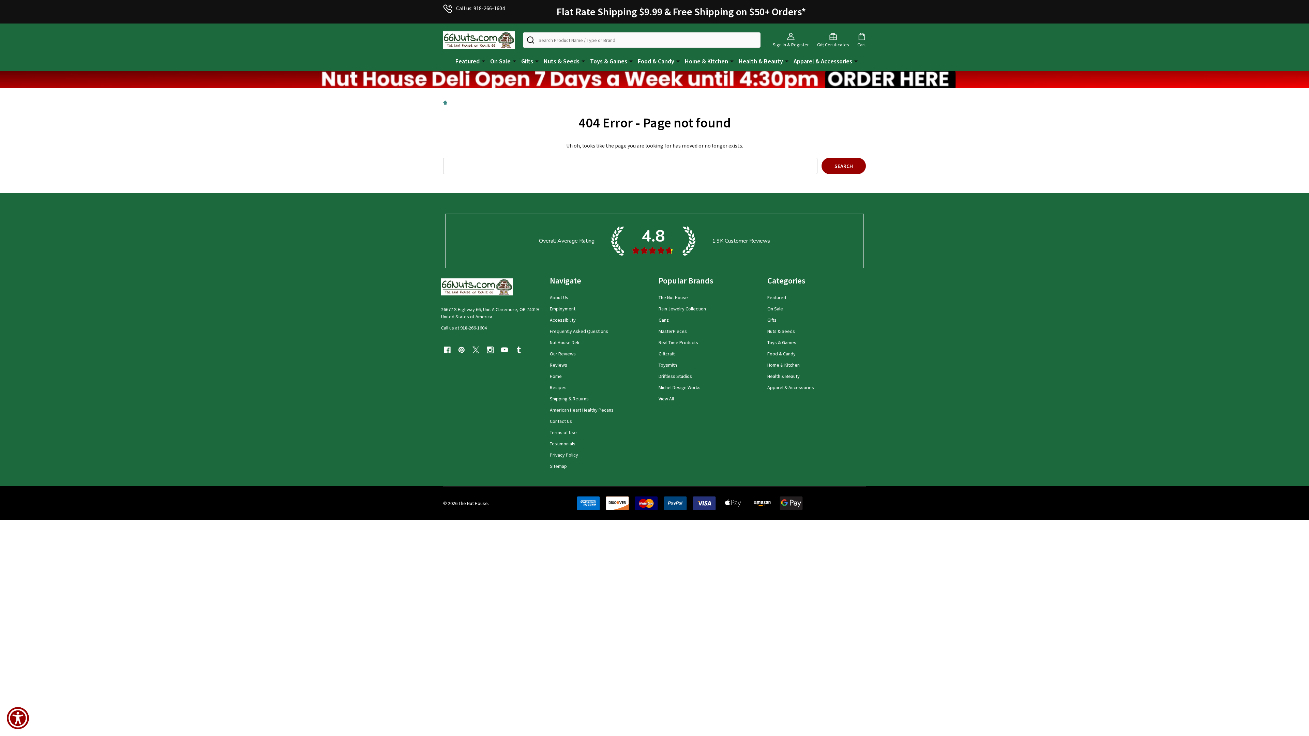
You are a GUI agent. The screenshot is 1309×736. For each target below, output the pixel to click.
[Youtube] (504, 350)
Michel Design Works (680, 387)
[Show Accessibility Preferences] (18, 718)
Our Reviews (563, 354)
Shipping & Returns (569, 399)
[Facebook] (447, 350)
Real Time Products (678, 342)
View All (666, 399)
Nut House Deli (564, 342)
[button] (654, 79)
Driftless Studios (675, 376)
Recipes (558, 387)
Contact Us (561, 421)
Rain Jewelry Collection (682, 309)
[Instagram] (490, 350)
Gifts (527, 61)
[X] (476, 350)
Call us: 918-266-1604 (480, 8)
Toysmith (668, 365)
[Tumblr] (519, 350)
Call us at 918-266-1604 (464, 328)
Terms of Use (563, 432)
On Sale (500, 61)
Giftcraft (667, 354)
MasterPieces (673, 331)
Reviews (558, 365)
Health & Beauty (761, 61)
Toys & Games (608, 61)
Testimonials (562, 444)
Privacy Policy (564, 455)
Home (556, 376)
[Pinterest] (461, 350)
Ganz (664, 320)
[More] (483, 60)
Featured (467, 61)
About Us (559, 297)
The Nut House (673, 297)
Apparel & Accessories (823, 61)
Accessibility (563, 320)
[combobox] (642, 40)
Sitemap (558, 466)
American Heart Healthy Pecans (582, 410)
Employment (562, 309)
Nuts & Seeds (562, 61)
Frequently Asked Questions (579, 331)
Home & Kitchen (706, 61)
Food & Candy (656, 61)
